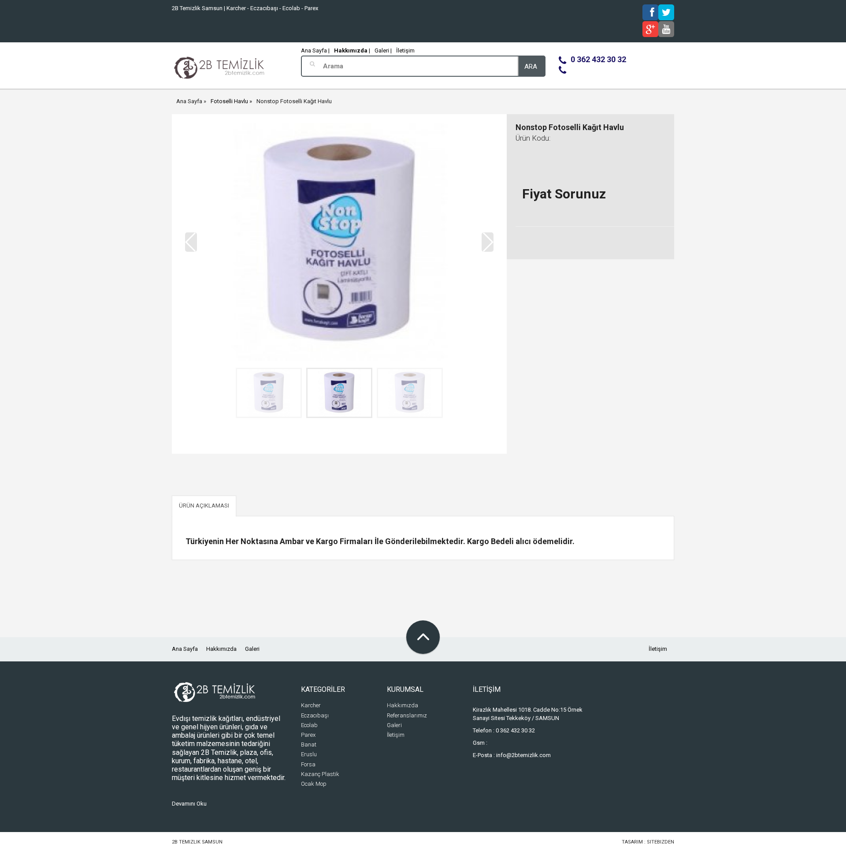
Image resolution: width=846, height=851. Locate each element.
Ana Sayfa (189, 101)
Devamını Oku (189, 803)
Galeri (252, 649)
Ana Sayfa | (315, 50)
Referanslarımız (407, 715)
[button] (488, 242)
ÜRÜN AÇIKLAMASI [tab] (204, 505)
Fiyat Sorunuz (564, 194)
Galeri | (383, 50)
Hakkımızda (221, 649)
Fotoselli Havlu (229, 101)
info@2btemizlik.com (523, 755)
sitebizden (660, 842)
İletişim (405, 50)
